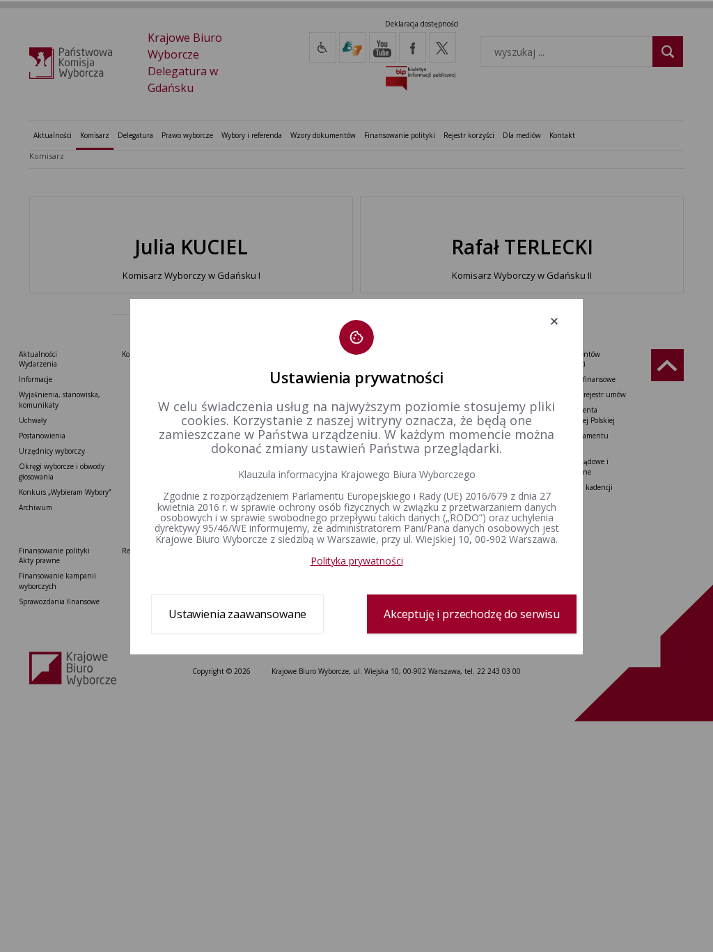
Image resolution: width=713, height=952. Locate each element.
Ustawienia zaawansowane (237, 614)
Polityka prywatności (357, 560)
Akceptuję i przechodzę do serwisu (472, 614)
